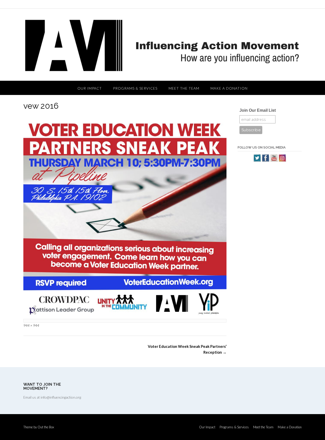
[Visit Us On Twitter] (257, 160)
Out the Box (46, 427)
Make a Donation (229, 88)
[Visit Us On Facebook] (265, 160)
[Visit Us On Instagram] (282, 160)
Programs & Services (135, 88)
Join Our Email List (257, 110)
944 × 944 (31, 325)
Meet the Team (184, 88)
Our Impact (89, 88)
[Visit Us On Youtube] (274, 160)
